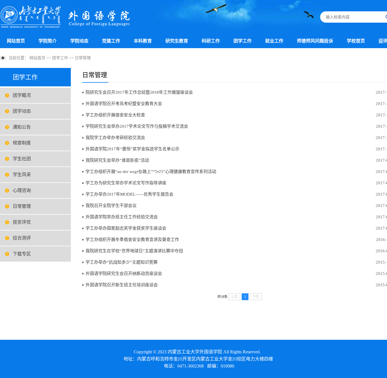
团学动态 (22, 111)
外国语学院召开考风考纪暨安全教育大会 (124, 103)
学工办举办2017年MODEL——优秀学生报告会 (129, 194)
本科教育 (143, 41)
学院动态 (79, 41)
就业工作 (274, 41)
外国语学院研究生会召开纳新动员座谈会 (124, 273)
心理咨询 (22, 190)
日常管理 (83, 58)
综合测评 (22, 238)
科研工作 (211, 41)
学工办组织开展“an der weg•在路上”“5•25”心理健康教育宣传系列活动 (151, 171)
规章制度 (22, 142)
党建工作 (111, 41)
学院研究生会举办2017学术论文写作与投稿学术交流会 (137, 126)
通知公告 (22, 127)
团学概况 (22, 95)
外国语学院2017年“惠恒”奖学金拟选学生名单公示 (132, 149)
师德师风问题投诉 (315, 41)
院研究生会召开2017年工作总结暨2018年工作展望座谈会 (139, 92)
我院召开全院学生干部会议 (111, 205)
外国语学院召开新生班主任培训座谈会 (122, 285)
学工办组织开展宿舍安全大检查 (115, 115)
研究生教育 (176, 41)
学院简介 (48, 41)
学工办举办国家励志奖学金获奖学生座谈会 (126, 228)
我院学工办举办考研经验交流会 (115, 137)
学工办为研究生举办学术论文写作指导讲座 (126, 183)
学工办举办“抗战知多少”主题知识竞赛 (122, 262)
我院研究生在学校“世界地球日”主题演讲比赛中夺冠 (134, 251)
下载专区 (22, 253)
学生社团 (22, 158)
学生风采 (22, 174)
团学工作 (242, 41)
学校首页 (356, 41)
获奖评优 (22, 222)
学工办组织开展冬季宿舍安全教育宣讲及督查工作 (132, 239)
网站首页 (16, 41)
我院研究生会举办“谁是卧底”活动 (117, 160)
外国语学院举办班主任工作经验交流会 (122, 217)
